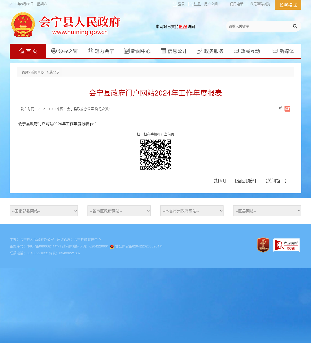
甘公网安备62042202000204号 (139, 246)
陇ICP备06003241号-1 (44, 246)
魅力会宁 (103, 50)
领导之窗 (67, 50)
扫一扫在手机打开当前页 (155, 134)
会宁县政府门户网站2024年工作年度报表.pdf (56, 123)
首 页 (31, 50)
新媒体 (286, 50)
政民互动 (249, 50)
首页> (26, 72)
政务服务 (213, 50)
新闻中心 (140, 50)
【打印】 (220, 180)
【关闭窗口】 (276, 180)
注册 (197, 3)
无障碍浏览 (261, 3)
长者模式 (288, 5)
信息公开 (176, 50)
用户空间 (211, 3)
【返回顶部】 (246, 180)
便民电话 (236, 3)
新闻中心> (39, 72)
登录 (181, 3)
